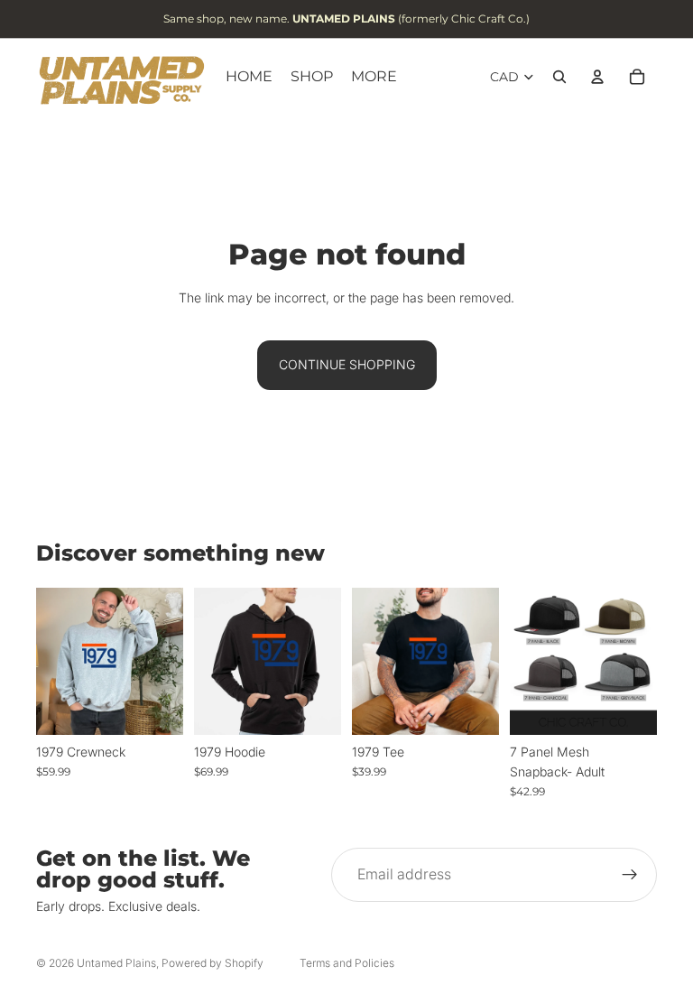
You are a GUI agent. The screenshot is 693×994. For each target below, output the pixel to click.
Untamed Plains (116, 963)
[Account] (597, 77)
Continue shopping (347, 364)
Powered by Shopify (212, 963)
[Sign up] (630, 875)
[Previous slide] (530, 661)
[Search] (559, 77)
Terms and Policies (347, 963)
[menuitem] (374, 76)
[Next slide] (637, 661)
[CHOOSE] (155, 707)
